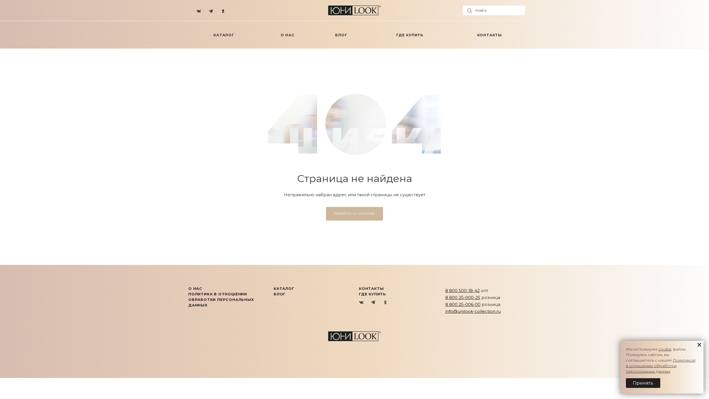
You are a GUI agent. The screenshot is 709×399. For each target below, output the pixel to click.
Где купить (372, 294)
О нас (195, 288)
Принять (643, 383)
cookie (665, 349)
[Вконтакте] (199, 10)
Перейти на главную (354, 214)
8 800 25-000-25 (462, 297)
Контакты (371, 288)
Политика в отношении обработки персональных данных (221, 299)
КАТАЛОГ (284, 288)
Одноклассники (385, 303)
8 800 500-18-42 (462, 290)
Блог (280, 294)
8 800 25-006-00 (463, 304)
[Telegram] (211, 10)
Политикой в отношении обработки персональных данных (660, 366)
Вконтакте (362, 303)
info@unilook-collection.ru (473, 311)
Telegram (373, 303)
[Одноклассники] (223, 10)
